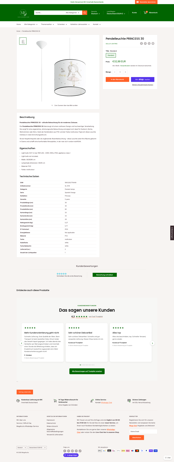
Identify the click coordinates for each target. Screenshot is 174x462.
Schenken (61, 24)
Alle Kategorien (29, 24)
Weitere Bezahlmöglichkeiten (142, 85)
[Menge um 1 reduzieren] (115, 72)
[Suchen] (84, 12)
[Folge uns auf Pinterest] (76, 451)
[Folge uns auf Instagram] (72, 451)
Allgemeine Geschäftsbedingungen (55, 430)
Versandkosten (125, 65)
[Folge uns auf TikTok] (80, 451)
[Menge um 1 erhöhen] (125, 72)
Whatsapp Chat (106, 402)
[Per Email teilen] (153, 43)
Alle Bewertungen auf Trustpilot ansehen (87, 371)
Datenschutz (51, 423)
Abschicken (136, 437)
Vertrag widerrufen (25, 392)
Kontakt (95, 24)
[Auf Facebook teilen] (141, 43)
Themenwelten (46, 24)
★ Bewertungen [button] (172, 233)
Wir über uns (21, 420)
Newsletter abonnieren (148, 2)
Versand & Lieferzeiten (55, 435)
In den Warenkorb (117, 79)
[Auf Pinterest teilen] (145, 43)
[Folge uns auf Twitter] (68, 451)
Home (19, 24)
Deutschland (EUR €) (35, 447)
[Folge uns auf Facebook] (64, 451)
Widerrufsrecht (52, 426)
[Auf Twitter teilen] (149, 43)
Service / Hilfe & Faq (24, 423)
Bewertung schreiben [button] (104, 275)
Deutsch (20, 447)
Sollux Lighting (111, 43)
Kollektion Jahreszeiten (78, 24)
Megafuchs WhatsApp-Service (28, 426)
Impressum (51, 420)
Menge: (108, 72)
